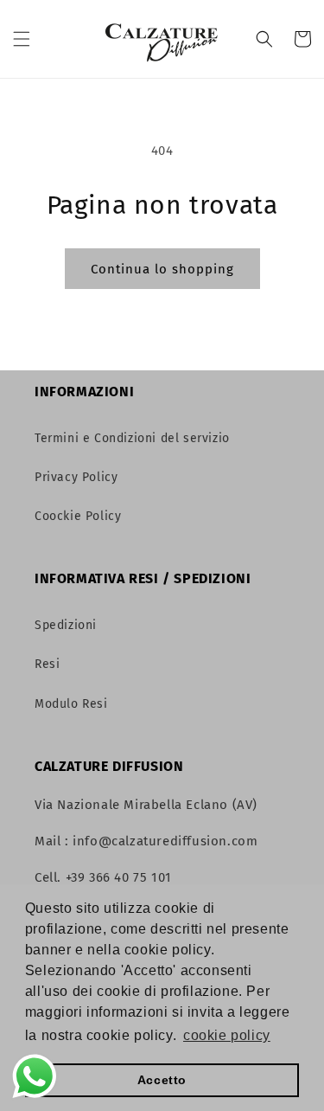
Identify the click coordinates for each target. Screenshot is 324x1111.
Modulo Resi (71, 704)
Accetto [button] (162, 1080)
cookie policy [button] (226, 1035)
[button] (22, 39)
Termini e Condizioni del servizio (132, 438)
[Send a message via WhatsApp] (34, 1076)
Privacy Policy (76, 477)
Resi (47, 664)
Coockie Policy (78, 516)
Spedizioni (66, 625)
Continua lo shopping (162, 269)
